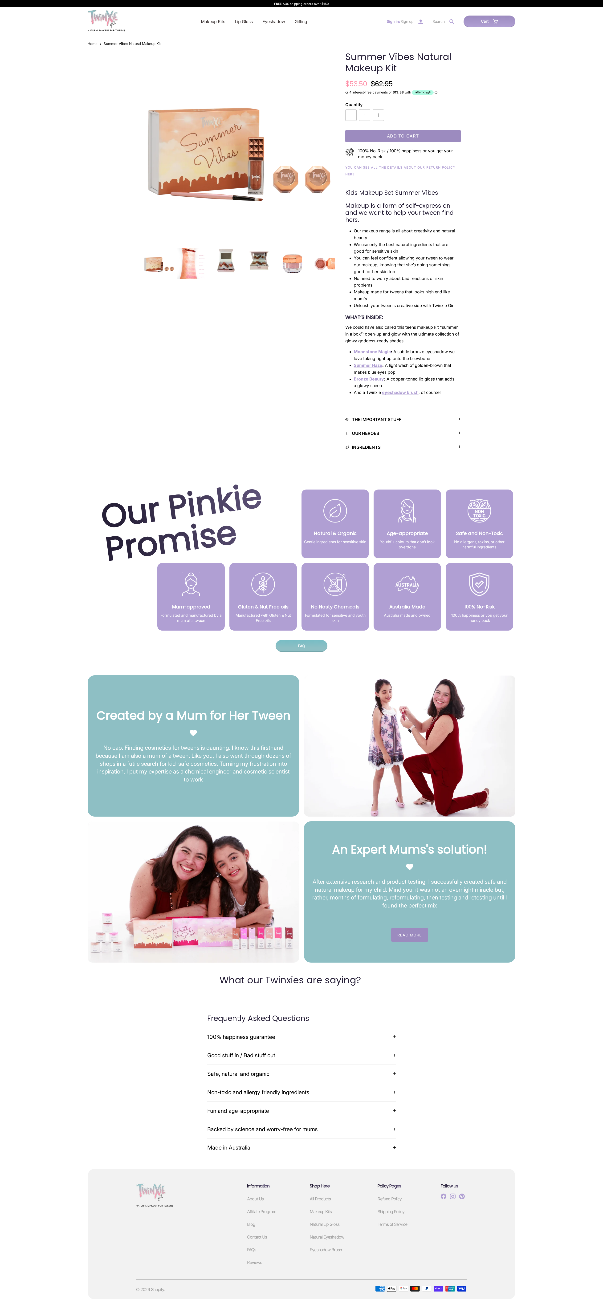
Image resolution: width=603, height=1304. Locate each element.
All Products (320, 1198)
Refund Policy (390, 1198)
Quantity (354, 104)
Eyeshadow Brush (326, 1249)
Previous (151, 147)
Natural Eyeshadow (327, 1237)
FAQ (301, 646)
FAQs (251, 1249)
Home (93, 44)
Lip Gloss (244, 21)
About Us (255, 1198)
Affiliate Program (261, 1211)
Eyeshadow (273, 21)
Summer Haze (368, 365)
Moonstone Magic (372, 351)
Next (325, 147)
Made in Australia (228, 1147)
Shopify (157, 1289)
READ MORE (409, 935)
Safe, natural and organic (238, 1073)
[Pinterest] (462, 1196)
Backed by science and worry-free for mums (262, 1129)
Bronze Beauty (369, 379)
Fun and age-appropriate (238, 1110)
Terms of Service (392, 1224)
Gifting (301, 21)
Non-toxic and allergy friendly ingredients (258, 1092)
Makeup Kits (213, 21)
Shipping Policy (391, 1211)
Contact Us (257, 1237)
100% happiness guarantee (241, 1036)
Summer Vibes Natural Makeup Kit (132, 44)
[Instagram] (453, 1196)
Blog (251, 1224)
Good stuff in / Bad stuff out (241, 1055)
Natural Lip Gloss (324, 1224)
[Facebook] (443, 1196)
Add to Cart (403, 136)
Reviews (254, 1262)
